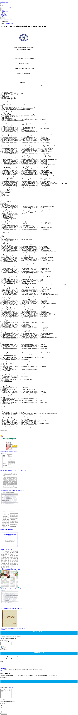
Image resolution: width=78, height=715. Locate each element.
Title (1, 639)
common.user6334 (9, 23)
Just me (3, 648)
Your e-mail (2, 699)
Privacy (2, 670)
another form (11, 687)
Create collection (4, 649)
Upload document (4, 7)
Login (1, 6)
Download (2, 629)
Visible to (2, 646)
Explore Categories (4, 2)
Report (1, 668)
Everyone (4, 647)
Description (4, 641)
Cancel (2, 713)
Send (5, 713)
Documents (2, 663)
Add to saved (10, 19)
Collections (7, 11)
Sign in (1, 638)
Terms (5, 670)
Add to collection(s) (4, 19)
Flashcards (2, 11)
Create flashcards (11, 7)
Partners (4, 668)
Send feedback (3, 677)
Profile (1, 16)
